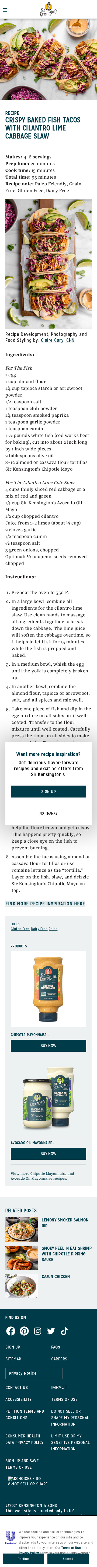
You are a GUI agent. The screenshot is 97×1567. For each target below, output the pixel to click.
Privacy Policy (29, 1553)
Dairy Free (39, 928)
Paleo (53, 928)
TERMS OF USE (64, 1399)
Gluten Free (20, 928)
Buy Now (48, 1045)
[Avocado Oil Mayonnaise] (48, 1097)
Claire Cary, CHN (58, 340)
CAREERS (59, 1359)
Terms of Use (71, 1547)
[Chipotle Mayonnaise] (48, 989)
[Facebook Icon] (10, 1330)
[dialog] (48, 783)
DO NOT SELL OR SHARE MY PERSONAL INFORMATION (70, 1417)
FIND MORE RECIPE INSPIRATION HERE (45, 904)
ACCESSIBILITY (18, 1399)
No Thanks (49, 813)
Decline (23, 1558)
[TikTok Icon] (64, 1330)
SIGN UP (12, 1347)
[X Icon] (51, 1330)
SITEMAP (13, 1359)
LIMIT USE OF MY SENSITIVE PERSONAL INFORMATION (70, 1442)
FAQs (55, 1347)
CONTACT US (16, 1387)
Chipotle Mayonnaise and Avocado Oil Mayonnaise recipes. (42, 1176)
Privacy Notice (22, 1373)
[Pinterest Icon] (24, 1330)
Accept (68, 1558)
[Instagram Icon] (37, 1330)
